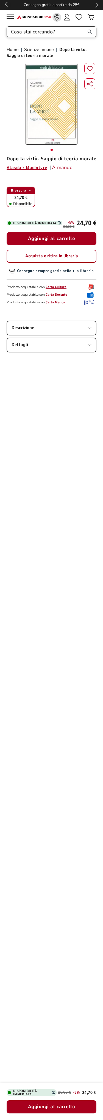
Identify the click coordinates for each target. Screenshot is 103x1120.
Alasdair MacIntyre (27, 168)
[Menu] (11, 17)
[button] (89, 83)
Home (13, 50)
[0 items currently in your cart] (91, 17)
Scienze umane (39, 50)
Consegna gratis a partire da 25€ (51, 4)
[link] (56, 17)
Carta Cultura (56, 287)
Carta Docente (56, 294)
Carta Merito (55, 302)
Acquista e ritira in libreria (51, 256)
